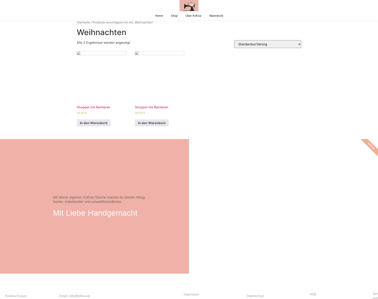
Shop (174, 15)
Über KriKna (193, 15)
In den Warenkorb (93, 123)
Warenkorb (216, 15)
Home (159, 15)
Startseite (83, 22)
